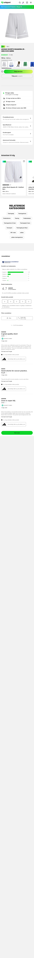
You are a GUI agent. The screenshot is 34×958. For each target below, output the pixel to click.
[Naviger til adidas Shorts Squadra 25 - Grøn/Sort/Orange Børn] (18, 64)
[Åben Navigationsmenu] (31, 2)
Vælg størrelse (18, 71)
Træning (17, 218)
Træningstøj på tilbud (22, 227)
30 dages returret (10, 101)
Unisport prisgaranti (11, 104)
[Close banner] (32, 7)
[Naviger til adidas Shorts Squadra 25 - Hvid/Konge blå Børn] (11, 64)
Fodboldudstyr (27, 218)
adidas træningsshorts (17, 237)
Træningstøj (11, 213)
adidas (22, 232)
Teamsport (9, 227)
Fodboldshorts (7, 218)
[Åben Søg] (19, 2)
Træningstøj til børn (25, 223)
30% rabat (13, 232)
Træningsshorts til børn (10, 223)
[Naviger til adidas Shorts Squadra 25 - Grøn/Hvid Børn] (25, 64)
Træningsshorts (22, 213)
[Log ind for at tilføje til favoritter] (2, 72)
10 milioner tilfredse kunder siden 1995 (16, 108)
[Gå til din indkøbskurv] (27, 2)
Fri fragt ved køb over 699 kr (13, 98)
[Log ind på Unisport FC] (23, 2)
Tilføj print (17, 76)
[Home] (6, 2)
